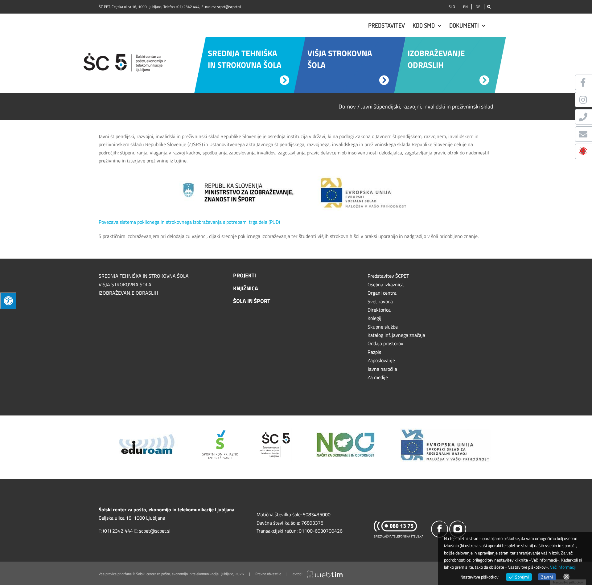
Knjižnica (245, 288)
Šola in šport (251, 301)
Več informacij (563, 567)
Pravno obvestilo (268, 574)
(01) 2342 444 (187, 7)
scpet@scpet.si (229, 7)
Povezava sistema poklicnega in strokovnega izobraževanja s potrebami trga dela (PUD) (189, 222)
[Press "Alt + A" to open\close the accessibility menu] (8, 300)
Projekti (244, 275)
